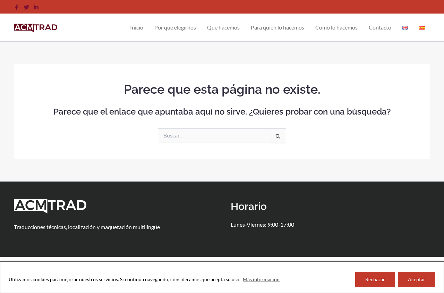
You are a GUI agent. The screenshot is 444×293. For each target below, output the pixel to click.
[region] (222, 277)
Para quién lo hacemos (277, 27)
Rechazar (375, 279)
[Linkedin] (36, 7)
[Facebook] (16, 7)
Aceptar (416, 279)
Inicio (136, 27)
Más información (261, 279)
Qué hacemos (223, 27)
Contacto (380, 27)
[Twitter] (26, 7)
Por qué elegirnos (175, 27)
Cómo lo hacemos (336, 27)
